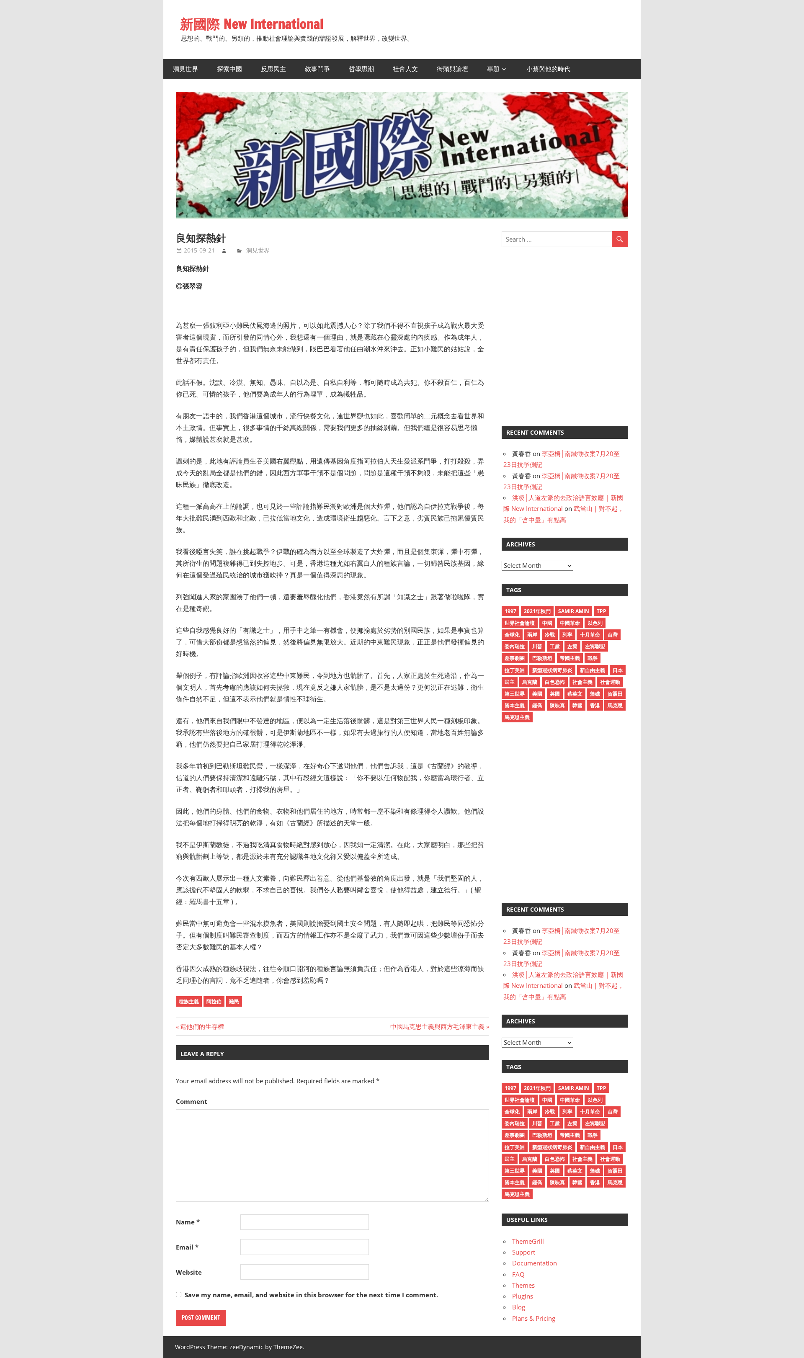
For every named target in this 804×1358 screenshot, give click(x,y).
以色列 (595, 622)
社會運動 (610, 681)
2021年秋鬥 (537, 611)
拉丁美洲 (515, 670)
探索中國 (229, 68)
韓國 (577, 705)
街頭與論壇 (452, 68)
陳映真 (557, 705)
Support (523, 1252)
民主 (510, 681)
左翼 (572, 646)
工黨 (555, 646)
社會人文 (405, 68)
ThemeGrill (528, 1241)
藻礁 (595, 693)
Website (189, 1272)
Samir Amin (573, 611)
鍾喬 (537, 705)
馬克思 (615, 705)
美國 (537, 693)
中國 (547, 622)
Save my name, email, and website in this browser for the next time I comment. (311, 1295)
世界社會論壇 (520, 622)
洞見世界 (185, 68)
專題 (493, 68)
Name (188, 1222)
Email (187, 1247)
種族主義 (189, 1001)
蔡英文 (574, 693)
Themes (523, 1285)
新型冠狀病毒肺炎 (552, 670)
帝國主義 (570, 658)
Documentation (534, 1263)
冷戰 (550, 634)
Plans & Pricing (533, 1318)
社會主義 (582, 681)
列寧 (567, 634)
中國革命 (570, 622)
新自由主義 (592, 670)
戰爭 (593, 658)
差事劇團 (515, 658)
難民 (234, 1001)
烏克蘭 (529, 681)
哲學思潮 (361, 68)
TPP (601, 611)
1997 (510, 611)
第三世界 (515, 693)
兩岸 (532, 634)
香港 (595, 705)
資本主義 (515, 705)
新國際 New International (251, 23)
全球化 (512, 634)
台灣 (613, 634)
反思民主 (273, 68)
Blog (518, 1307)
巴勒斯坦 (542, 658)
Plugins (522, 1296)
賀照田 (615, 693)
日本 (618, 670)
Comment (191, 1101)
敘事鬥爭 (317, 68)
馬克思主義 (517, 717)
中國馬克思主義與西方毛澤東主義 (437, 1026)
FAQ (518, 1274)
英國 (555, 693)
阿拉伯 (214, 1001)
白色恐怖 (555, 681)
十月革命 (590, 634)
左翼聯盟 (595, 646)
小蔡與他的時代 (548, 68)
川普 (537, 646)
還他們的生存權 (202, 1026)
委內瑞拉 (515, 646)
